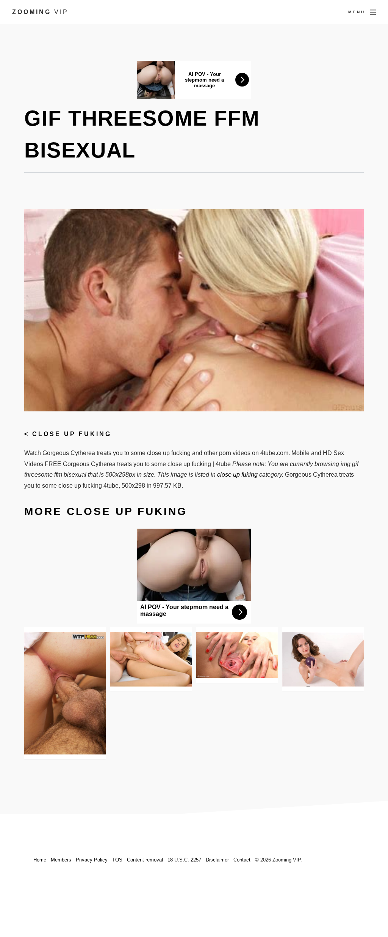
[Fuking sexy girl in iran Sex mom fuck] (237, 655)
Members (61, 860)
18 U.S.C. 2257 (184, 860)
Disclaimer (217, 860)
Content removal (145, 860)
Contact (241, 860)
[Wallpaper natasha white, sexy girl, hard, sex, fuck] (151, 659)
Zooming (40, 12)
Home (39, 860)
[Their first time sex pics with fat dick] (65, 693)
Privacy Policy (92, 860)
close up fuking (71, 434)
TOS (117, 860)
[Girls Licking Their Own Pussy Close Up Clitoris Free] (323, 659)
